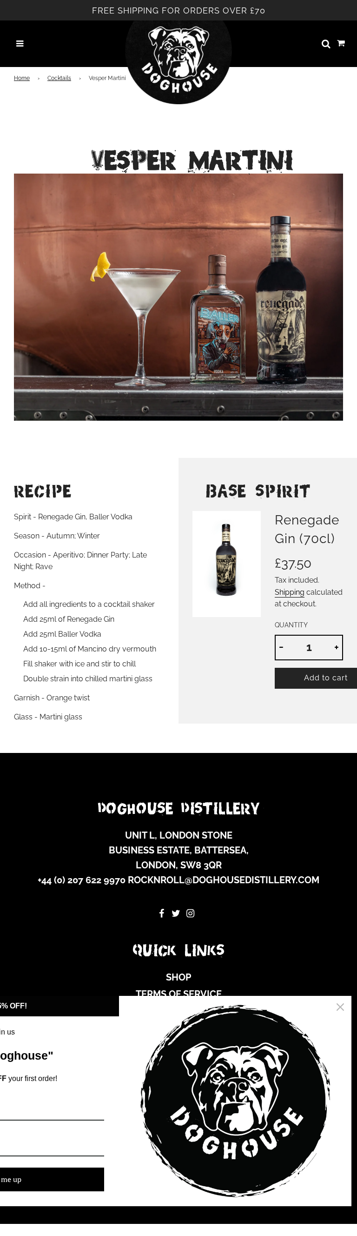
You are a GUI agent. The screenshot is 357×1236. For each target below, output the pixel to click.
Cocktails (59, 78)
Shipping (289, 592)
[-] (281, 648)
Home (22, 78)
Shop (178, 977)
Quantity (291, 625)
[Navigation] (20, 44)
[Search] (326, 44)
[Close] (340, 1007)
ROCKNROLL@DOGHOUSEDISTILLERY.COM (223, 880)
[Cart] (341, 44)
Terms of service (179, 994)
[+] (336, 648)
